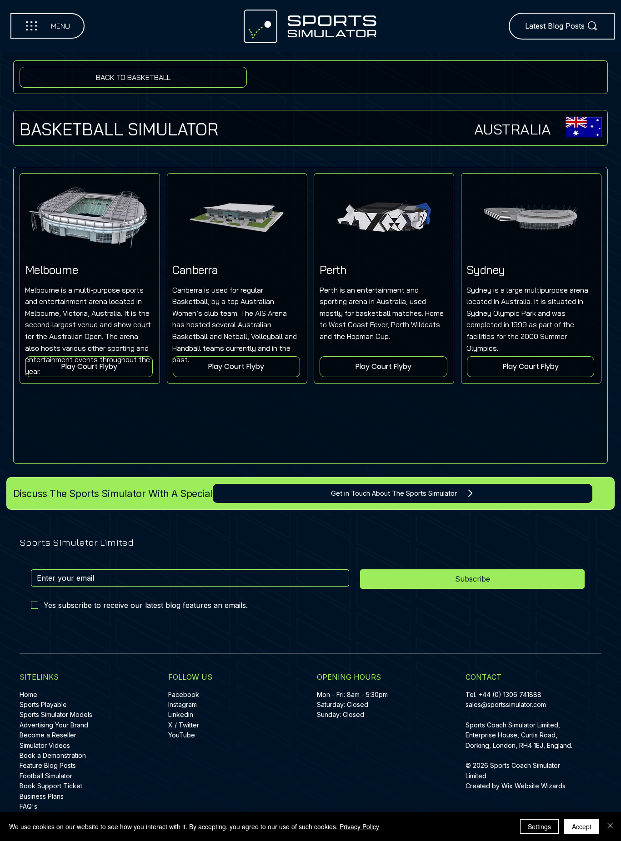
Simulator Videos (45, 745)
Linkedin (180, 714)
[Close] (610, 826)
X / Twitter (183, 725)
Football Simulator (46, 776)
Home (28, 694)
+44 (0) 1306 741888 (509, 694)
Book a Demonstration (53, 755)
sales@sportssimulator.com (506, 704)
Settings (539, 826)
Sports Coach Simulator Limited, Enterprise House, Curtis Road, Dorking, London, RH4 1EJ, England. (520, 735)
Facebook (183, 694)
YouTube (181, 735)
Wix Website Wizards (533, 786)
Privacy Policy (359, 826)
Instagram (182, 704)
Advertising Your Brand (54, 725)
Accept (581, 826)
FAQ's (28, 806)
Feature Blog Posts (48, 765)
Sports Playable (43, 704)
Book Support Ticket (51, 786)
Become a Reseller (48, 735)
